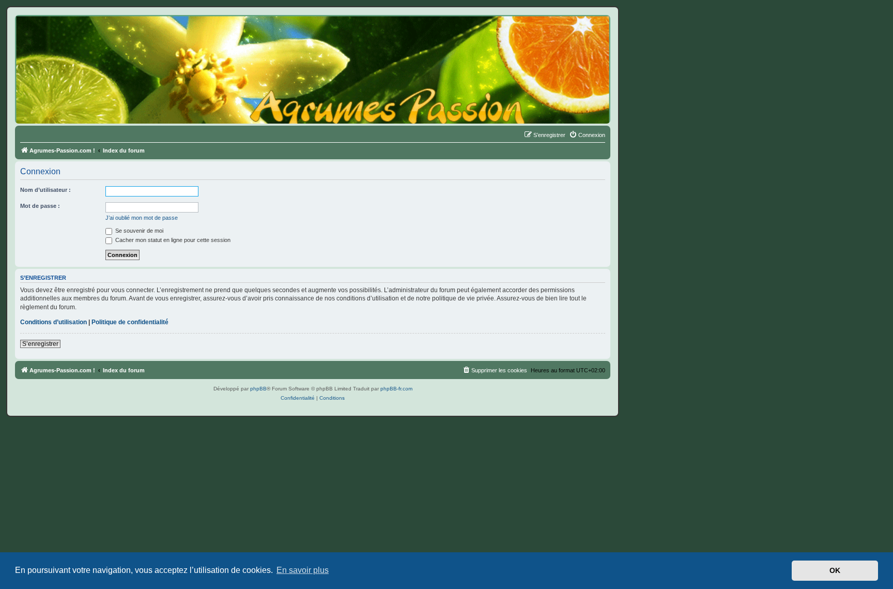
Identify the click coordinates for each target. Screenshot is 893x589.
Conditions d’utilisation (53, 322)
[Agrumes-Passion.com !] (62, 34)
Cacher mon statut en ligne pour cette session (172, 240)
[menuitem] (587, 135)
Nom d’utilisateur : (45, 190)
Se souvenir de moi (138, 231)
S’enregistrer (40, 344)
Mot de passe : (40, 206)
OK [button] (834, 570)
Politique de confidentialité (129, 322)
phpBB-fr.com (396, 388)
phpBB (258, 388)
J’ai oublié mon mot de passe (141, 218)
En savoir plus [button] (302, 570)
